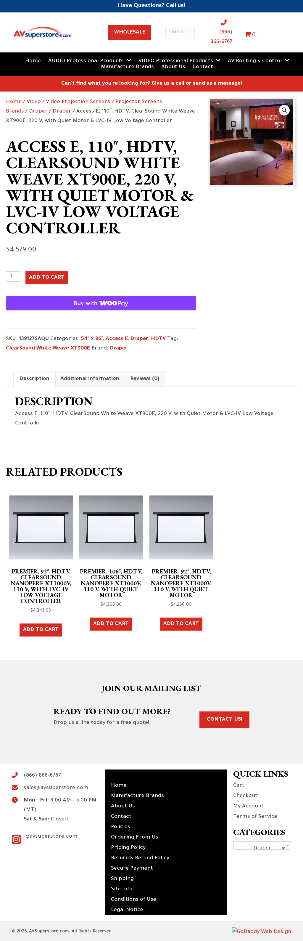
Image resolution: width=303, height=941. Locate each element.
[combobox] (262, 845)
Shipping (122, 879)
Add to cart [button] (41, 630)
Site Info (122, 889)
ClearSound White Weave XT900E (48, 349)
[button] (284, 110)
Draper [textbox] (260, 849)
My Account (248, 806)
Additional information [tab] (89, 379)
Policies (120, 827)
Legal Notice (127, 910)
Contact (121, 817)
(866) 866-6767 (42, 776)
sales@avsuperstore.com (56, 788)
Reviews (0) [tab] (144, 379)
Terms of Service (255, 817)
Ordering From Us (134, 838)
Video (34, 102)
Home (14, 102)
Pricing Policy (128, 848)
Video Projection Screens (78, 102)
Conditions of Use (133, 900)
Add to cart (47, 278)
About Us (123, 806)
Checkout (245, 796)
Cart (238, 786)
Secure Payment (132, 869)
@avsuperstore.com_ (52, 837)
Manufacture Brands (137, 796)
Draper (38, 112)
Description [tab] (34, 379)
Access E (117, 339)
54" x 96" (92, 339)
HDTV (158, 339)
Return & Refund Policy (140, 858)
